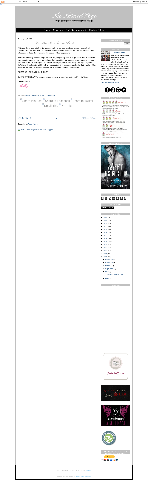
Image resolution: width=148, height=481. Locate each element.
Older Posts (24, 119)
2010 (105, 257)
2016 (105, 238)
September (109, 269)
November (109, 262)
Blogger (88, 470)
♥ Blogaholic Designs (83, 476)
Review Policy (96, 30)
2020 (105, 229)
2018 (105, 232)
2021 (105, 226)
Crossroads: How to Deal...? (57, 43)
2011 (105, 254)
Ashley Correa (30, 95)
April (107, 278)
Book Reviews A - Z (76, 30)
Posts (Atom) (33, 124)
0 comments (50, 95)
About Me (58, 30)
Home (47, 30)
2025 (105, 217)
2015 (105, 242)
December (109, 259)
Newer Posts (88, 119)
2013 (105, 248)
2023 (105, 220)
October (108, 266)
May (106, 272)
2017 (105, 235)
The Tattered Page (74, 16)
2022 (105, 223)
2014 (105, 245)
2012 (105, 251)
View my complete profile (110, 82)
